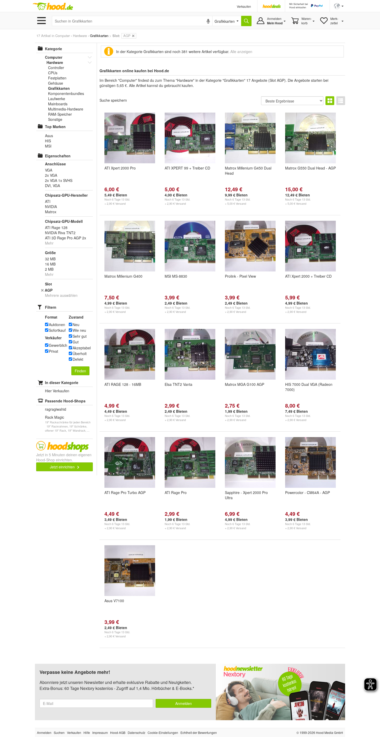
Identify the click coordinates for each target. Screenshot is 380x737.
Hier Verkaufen (57, 390)
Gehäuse (55, 83)
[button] (339, 5)
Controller (56, 67)
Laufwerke (56, 98)
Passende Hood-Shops (65, 400)
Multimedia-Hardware (65, 109)
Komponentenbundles (66, 93)
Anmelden (183, 703)
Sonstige (55, 119)
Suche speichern (113, 100)
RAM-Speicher (60, 114)
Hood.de (52, 6)
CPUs (52, 72)
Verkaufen (244, 6)
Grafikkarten (59, 88)
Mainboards (57, 103)
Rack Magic (54, 417)
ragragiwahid (55, 409)
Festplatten (57, 77)
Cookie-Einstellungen (163, 732)
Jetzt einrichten (63, 466)
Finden (80, 370)
